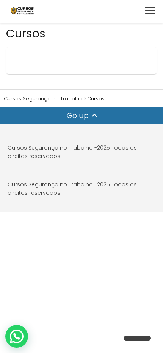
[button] (16, 336)
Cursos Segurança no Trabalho (50, 148)
